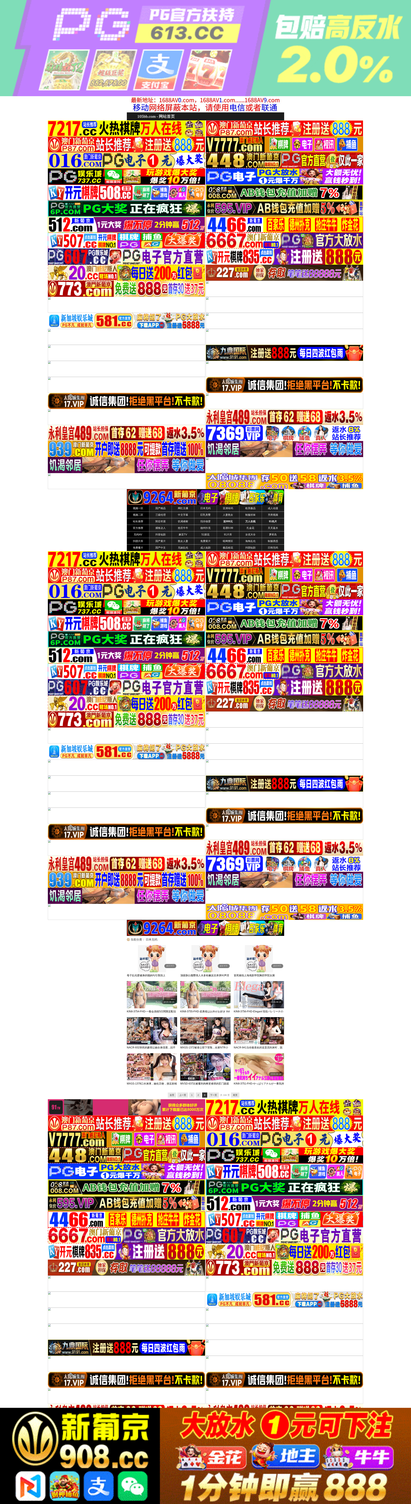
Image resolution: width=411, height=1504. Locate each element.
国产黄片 (160, 541)
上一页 (182, 1095)
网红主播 (183, 508)
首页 (172, 1095)
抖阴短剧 (250, 547)
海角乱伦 (250, 541)
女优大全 (250, 534)
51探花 (205, 534)
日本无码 (205, 508)
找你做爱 (205, 521)
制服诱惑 (273, 541)
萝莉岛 (273, 534)
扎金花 (250, 528)
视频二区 (138, 514)
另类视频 (273, 514)
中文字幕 (183, 514)
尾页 (235, 1095)
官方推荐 (138, 528)
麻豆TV (183, 534)
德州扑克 (205, 528)
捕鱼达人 (160, 528)
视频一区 (138, 508)
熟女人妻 (183, 541)
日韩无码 (273, 547)
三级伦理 (160, 514)
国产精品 (160, 508)
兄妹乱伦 (183, 547)
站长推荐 (138, 521)
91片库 (228, 534)
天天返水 (273, 528)
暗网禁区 (228, 541)
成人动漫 (273, 508)
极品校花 (228, 547)
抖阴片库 (138, 541)
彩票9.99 (228, 528)
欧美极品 (250, 508)
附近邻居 (160, 521)
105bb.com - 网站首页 (156, 116)
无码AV (138, 534)
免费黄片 (205, 541)
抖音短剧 (160, 534)
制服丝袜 (250, 514)
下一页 (213, 1095)
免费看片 (138, 547)
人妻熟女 (228, 514)
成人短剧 (205, 547)
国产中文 (160, 547)
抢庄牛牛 (183, 528)
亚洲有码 (228, 508)
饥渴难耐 (183, 521)
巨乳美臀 (205, 514)
